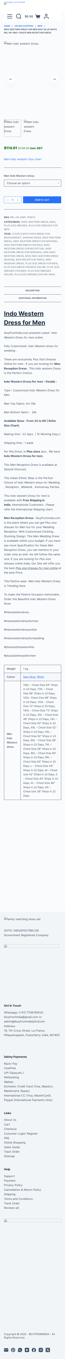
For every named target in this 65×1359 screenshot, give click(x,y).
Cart (7, 1124)
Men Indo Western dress (19, 175)
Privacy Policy (13, 1185)
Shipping (9, 1194)
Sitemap (9, 1156)
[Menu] (9, 16)
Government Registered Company (26, 935)
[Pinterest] (13, 1350)
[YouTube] (27, 1350)
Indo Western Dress (34, 221)
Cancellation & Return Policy (22, 1189)
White (40, 676)
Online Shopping (14, 1142)
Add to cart (42, 199)
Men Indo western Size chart (23, 159)
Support (9, 1176)
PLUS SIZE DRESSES (15, 225)
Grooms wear (32, 237)
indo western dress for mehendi (35, 241)
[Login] (46, 16)
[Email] (6, 1350)
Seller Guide (12, 1147)
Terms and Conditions (18, 1199)
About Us (10, 1119)
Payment (9, 1180)
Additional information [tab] (33, 298)
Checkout (10, 1129)
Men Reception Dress (30, 259)
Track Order (12, 1151)
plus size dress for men (41, 263)
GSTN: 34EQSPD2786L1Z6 (21, 930)
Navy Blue (29, 676)
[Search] (18, 16)
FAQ (6, 1138)
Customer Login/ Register (21, 1133)
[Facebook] (34, 1350)
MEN (52, 221)
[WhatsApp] (20, 1350)
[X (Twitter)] (48, 1350)
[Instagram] (41, 1350)
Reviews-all (11, 1207)
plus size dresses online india (35, 274)
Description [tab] (32, 290)
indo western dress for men (23, 245)
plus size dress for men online (25, 267)
